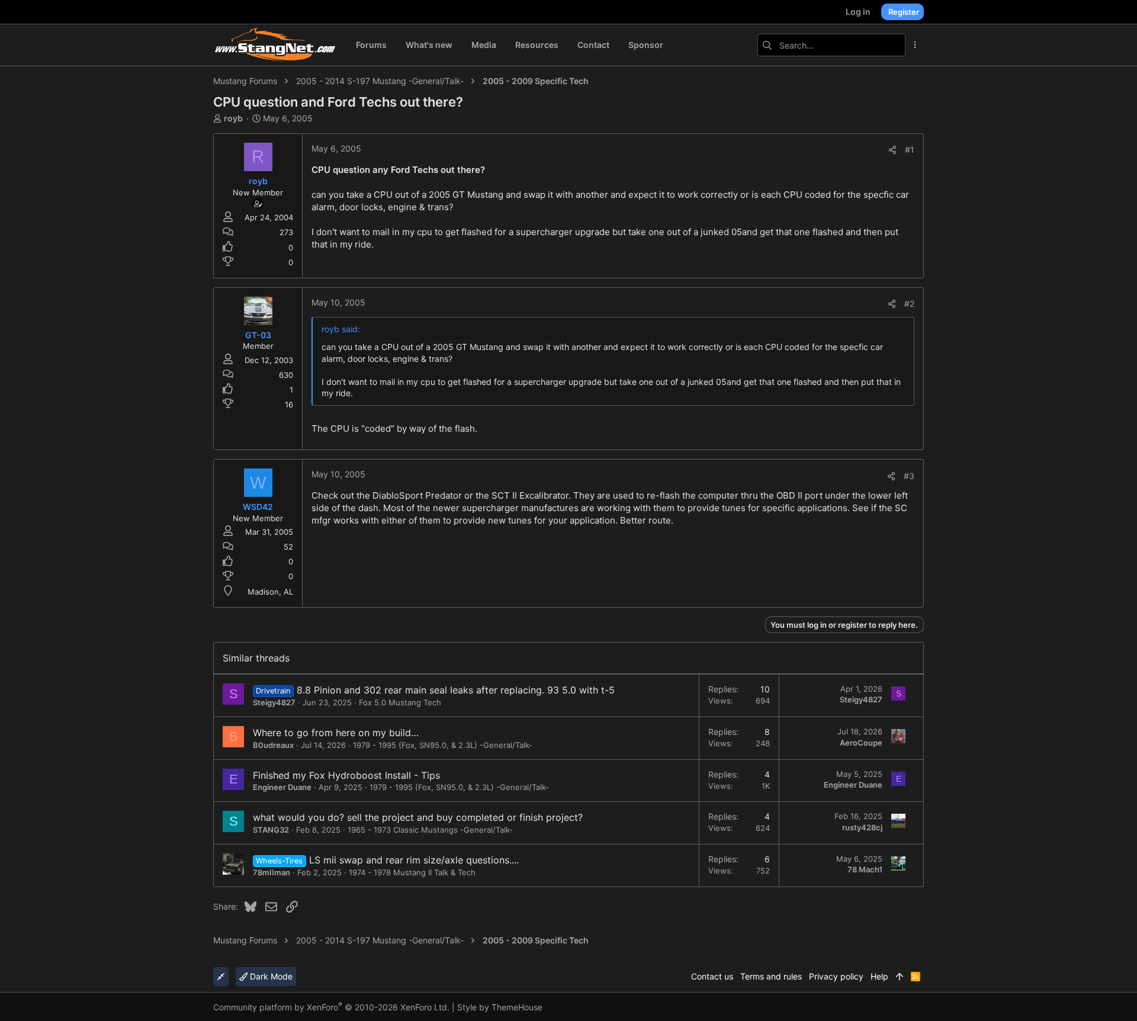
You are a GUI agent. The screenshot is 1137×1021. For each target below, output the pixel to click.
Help (879, 976)
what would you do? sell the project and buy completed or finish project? (418, 817)
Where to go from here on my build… (336, 733)
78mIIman (271, 872)
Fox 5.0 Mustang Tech (400, 702)
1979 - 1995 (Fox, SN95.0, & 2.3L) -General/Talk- (442, 745)
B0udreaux (273, 745)
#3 (909, 476)
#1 (909, 150)
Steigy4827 (274, 702)
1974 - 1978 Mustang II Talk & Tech (412, 872)
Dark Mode (270, 976)
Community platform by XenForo (331, 1007)
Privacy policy (836, 976)
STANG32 (271, 829)
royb (233, 118)
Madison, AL (270, 591)
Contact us (712, 976)
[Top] (899, 976)
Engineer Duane (282, 787)
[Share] (892, 150)
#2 (909, 303)
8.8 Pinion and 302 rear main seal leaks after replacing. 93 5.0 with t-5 (456, 690)
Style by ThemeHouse (499, 1007)
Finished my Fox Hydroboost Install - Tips (346, 775)
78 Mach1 (864, 869)
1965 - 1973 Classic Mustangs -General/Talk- (430, 829)
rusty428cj (862, 827)
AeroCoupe (861, 742)
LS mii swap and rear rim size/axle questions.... (414, 860)
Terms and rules (771, 976)
